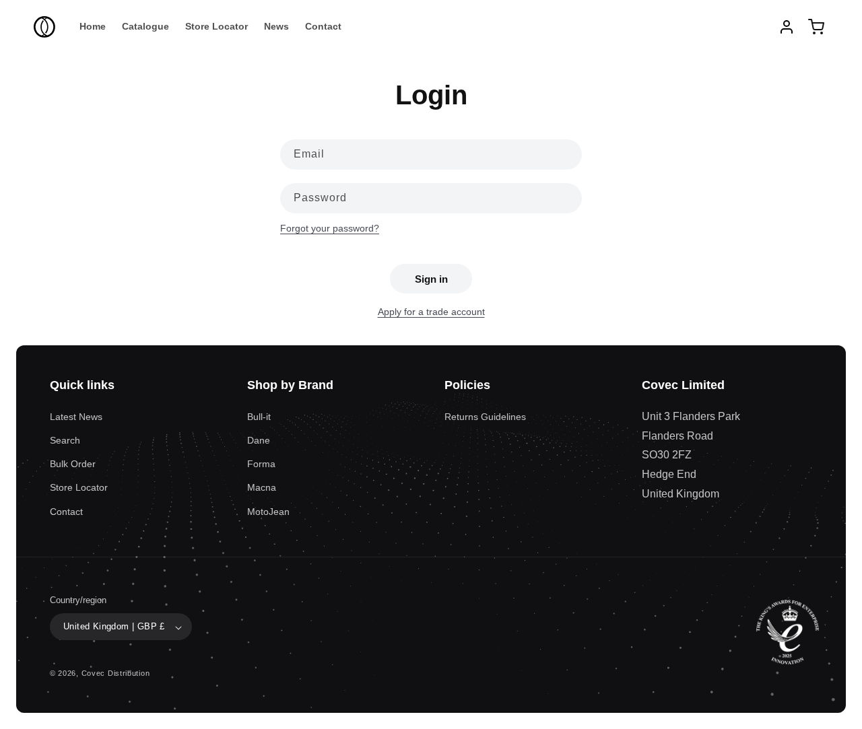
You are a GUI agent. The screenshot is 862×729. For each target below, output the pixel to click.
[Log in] (786, 27)
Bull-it (259, 416)
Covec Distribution (115, 674)
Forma (261, 463)
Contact (66, 511)
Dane (258, 439)
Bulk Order (73, 463)
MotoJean (268, 511)
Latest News (76, 416)
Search (65, 439)
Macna (261, 487)
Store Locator (79, 487)
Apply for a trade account (431, 311)
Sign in (431, 279)
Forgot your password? (329, 228)
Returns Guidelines (485, 416)
